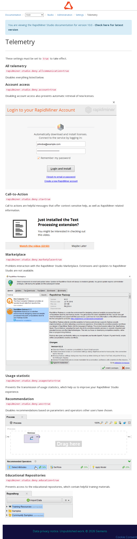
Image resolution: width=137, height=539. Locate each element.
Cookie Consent (126, 537)
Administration (64, 14)
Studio (50, 14)
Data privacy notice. (46, 531)
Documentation (13, 14)
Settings (80, 14)
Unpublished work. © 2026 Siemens (83, 531)
